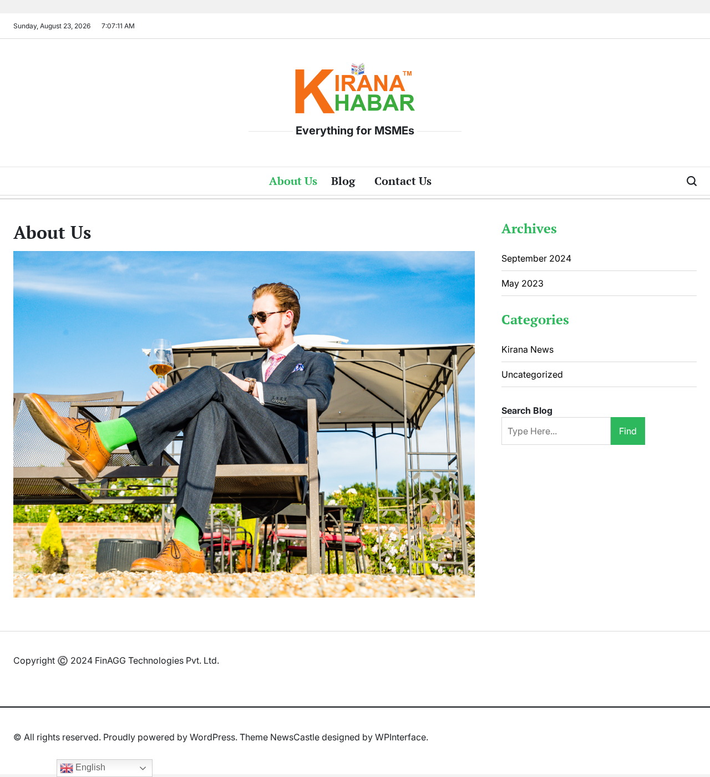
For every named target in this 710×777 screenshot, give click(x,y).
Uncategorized (532, 374)
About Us (293, 180)
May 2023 (522, 283)
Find (628, 431)
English (89, 767)
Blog (343, 180)
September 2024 (536, 258)
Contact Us (403, 180)
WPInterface (400, 737)
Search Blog (526, 410)
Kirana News (527, 349)
